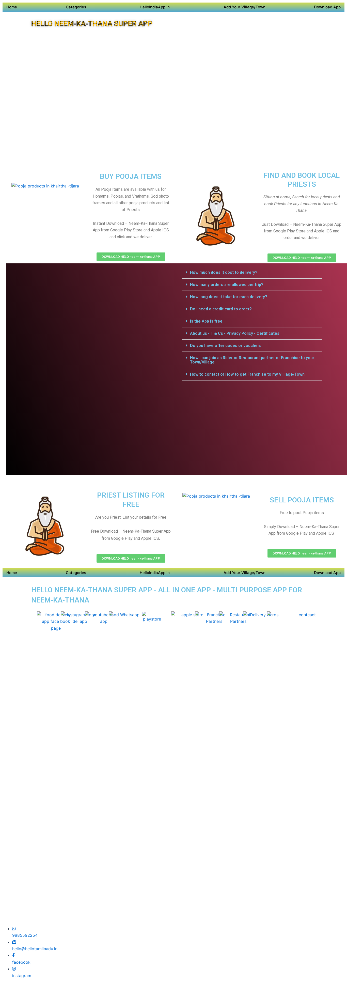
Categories (76, 7)
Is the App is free (206, 321)
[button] (252, 272)
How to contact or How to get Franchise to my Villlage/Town (247, 374)
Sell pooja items (302, 500)
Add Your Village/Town (244, 7)
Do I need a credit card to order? (221, 309)
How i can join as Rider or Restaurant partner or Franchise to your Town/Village (252, 359)
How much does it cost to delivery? (223, 272)
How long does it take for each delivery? (228, 296)
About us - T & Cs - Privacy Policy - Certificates (234, 333)
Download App (327, 7)
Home (11, 7)
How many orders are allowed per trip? (226, 284)
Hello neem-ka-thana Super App (91, 24)
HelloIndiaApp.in (155, 7)
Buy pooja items (131, 176)
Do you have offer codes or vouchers (225, 345)
